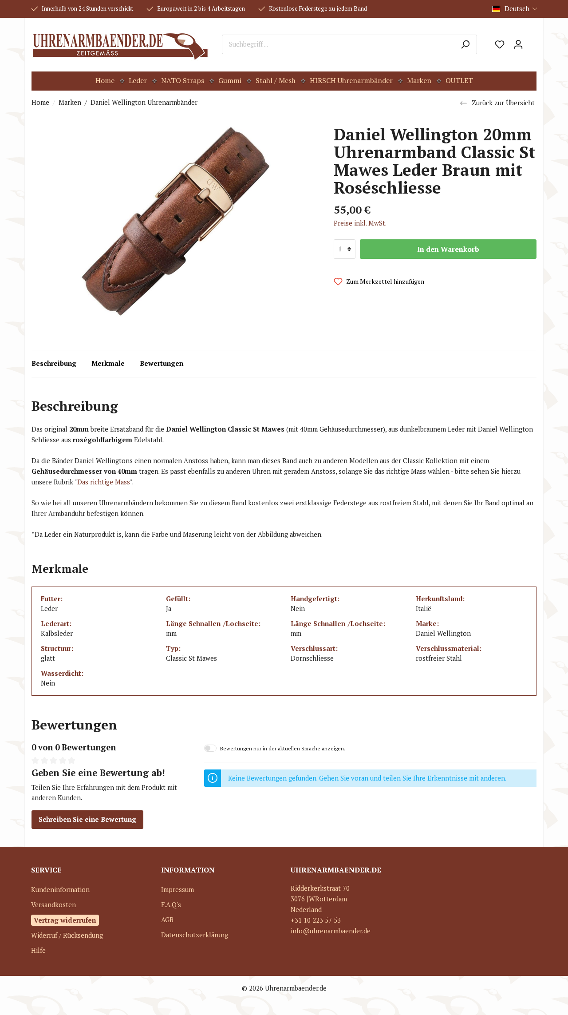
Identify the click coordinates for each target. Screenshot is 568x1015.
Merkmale (108, 363)
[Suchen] (465, 44)
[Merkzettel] (499, 44)
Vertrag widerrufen (65, 920)
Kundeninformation (60, 889)
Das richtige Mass (103, 482)
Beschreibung (54, 363)
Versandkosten (53, 904)
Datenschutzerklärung (194, 935)
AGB (167, 920)
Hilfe (38, 950)
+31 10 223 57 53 (316, 920)
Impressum (177, 889)
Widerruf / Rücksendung (67, 935)
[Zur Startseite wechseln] (120, 44)
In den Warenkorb (448, 249)
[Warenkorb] (532, 41)
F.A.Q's (171, 904)
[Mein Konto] (518, 44)
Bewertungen (161, 363)
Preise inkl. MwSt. (360, 223)
